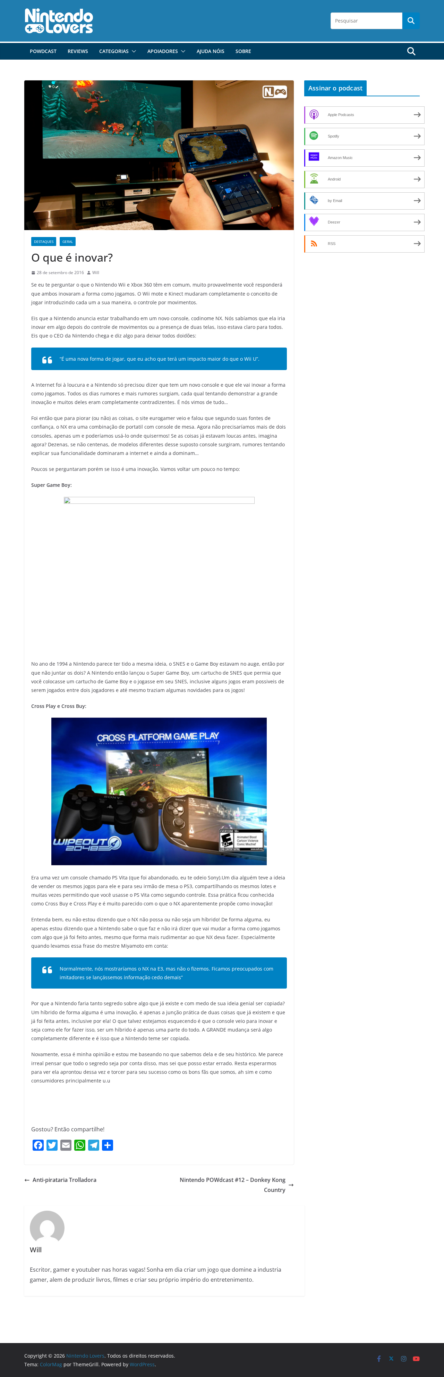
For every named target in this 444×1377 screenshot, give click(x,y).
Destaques (43, 241)
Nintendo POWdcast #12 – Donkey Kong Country (232, 1185)
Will (95, 272)
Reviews (78, 51)
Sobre (243, 51)
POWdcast (43, 51)
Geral (67, 241)
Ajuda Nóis (210, 51)
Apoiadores (162, 51)
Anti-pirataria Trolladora (64, 1180)
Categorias (114, 51)
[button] (132, 51)
